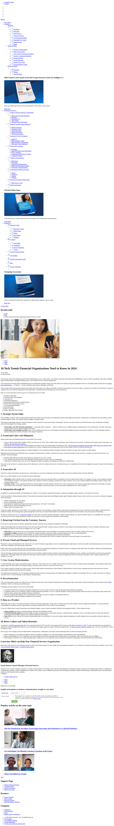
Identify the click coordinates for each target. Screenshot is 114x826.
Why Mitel (7, 22)
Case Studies (13, 255)
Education (16, 31)
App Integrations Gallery (20, 64)
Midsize (16, 72)
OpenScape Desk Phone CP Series (21, 154)
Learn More (7, 221)
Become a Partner (9, 800)
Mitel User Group (9, 789)
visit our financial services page (9, 647)
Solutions (7, 24)
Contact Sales (4, 306)
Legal (5, 812)
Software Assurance (15, 185)
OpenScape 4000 (16, 130)
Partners (6, 4)
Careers (16, 249)
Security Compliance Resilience (22, 56)
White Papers (17, 231)
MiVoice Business (16, 127)
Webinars (16, 237)
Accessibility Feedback (10, 820)
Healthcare (17, 29)
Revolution (14, 162)
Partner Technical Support (11, 785)
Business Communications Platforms (20, 124)
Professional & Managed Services (19, 169)
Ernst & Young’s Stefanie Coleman (81, 627)
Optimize (14, 177)
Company (12, 239)
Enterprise (16, 70)
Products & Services (10, 110)
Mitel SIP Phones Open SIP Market (21, 151)
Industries (10, 25)
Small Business (18, 74)
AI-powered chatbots (26, 514)
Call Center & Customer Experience (24, 54)
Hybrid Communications (20, 49)
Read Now (7, 109)
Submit (14, 701)
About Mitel (16, 243)
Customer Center (9, 2)
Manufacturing (18, 42)
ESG (109, 582)
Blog (11, 263)
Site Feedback (8, 819)
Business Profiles (12, 66)
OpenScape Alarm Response (19, 167)
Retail (15, 44)
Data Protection (8, 811)
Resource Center (14, 225)
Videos (15, 233)
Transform (14, 174)
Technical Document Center (18, 259)
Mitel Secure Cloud (16, 183)
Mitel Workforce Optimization (19, 142)
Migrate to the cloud (19, 62)
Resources (7, 223)
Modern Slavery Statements (12, 814)
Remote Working (18, 58)
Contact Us (7, 809)
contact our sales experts (27, 647)
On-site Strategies (18, 60)
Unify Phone (15, 120)
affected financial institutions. (18, 444)
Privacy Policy (5, 696)
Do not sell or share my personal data (14, 823)
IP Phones (14, 149)
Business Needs (12, 46)
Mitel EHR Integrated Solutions (20, 166)
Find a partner (8, 799)
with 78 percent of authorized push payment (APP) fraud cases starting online (90, 445)
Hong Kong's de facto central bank (14, 447)
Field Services (17, 33)
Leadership (17, 245)
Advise (13, 173)
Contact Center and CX (11, 676)
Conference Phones (16, 156)
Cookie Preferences (9, 822)
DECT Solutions (16, 152)
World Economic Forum (16, 625)
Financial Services (19, 36)
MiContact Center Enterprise (19, 144)
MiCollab (14, 117)
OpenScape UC (15, 119)
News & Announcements (17, 252)
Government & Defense (20, 38)
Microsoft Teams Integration (19, 122)
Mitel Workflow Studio (17, 141)
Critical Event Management (19, 164)
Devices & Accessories (16, 146)
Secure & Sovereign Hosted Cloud (19, 179)
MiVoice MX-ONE (16, 132)
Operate (13, 176)
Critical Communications (17, 158)
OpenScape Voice (16, 129)
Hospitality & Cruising (20, 40)
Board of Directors (19, 247)
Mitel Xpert (14, 161)
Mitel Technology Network (12, 802)
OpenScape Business (17, 134)
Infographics (17, 235)
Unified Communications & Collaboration (22, 112)
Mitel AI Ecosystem (19, 51)
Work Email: (6, 693)
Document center (9, 786)
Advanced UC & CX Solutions (19, 136)
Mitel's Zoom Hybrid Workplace (20, 116)
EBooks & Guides (19, 229)
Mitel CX (14, 139)
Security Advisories (15, 267)
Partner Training (8, 797)
